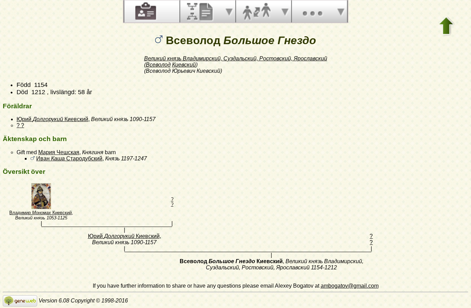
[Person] (145, 11)
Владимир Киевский (40, 212)
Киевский (184, 65)
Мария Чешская (58, 152)
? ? (20, 125)
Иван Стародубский (69, 158)
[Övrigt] (312, 11)
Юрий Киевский (52, 119)
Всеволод (158, 65)
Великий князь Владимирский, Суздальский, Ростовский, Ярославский (235, 58)
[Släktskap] (256, 11)
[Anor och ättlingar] (200, 11)
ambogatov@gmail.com (350, 286)
